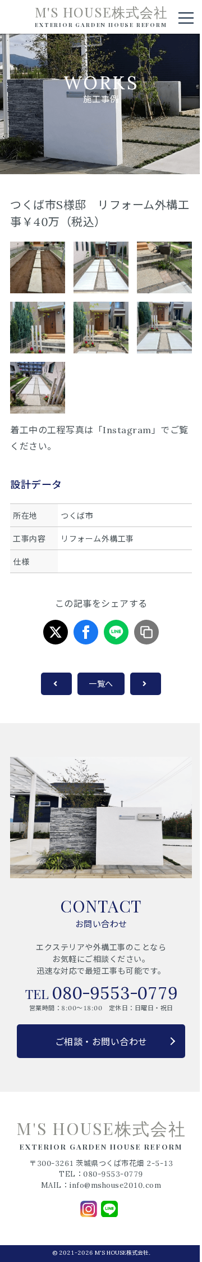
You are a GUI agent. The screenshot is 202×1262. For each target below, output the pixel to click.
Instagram (127, 429)
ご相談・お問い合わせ (101, 1041)
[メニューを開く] (186, 17)
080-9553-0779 (114, 993)
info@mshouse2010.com (115, 1185)
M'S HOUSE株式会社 (101, 16)
